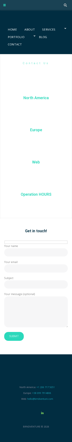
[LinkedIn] (42, 413)
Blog (43, 37)
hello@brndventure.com (36, 169)
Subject (8, 278)
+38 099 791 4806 (36, 137)
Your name (11, 246)
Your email (11, 262)
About (29, 29)
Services (48, 29)
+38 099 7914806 (41, 393)
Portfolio (16, 37)
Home (12, 29)
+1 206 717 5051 (36, 104)
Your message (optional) (19, 294)
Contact (15, 44)
